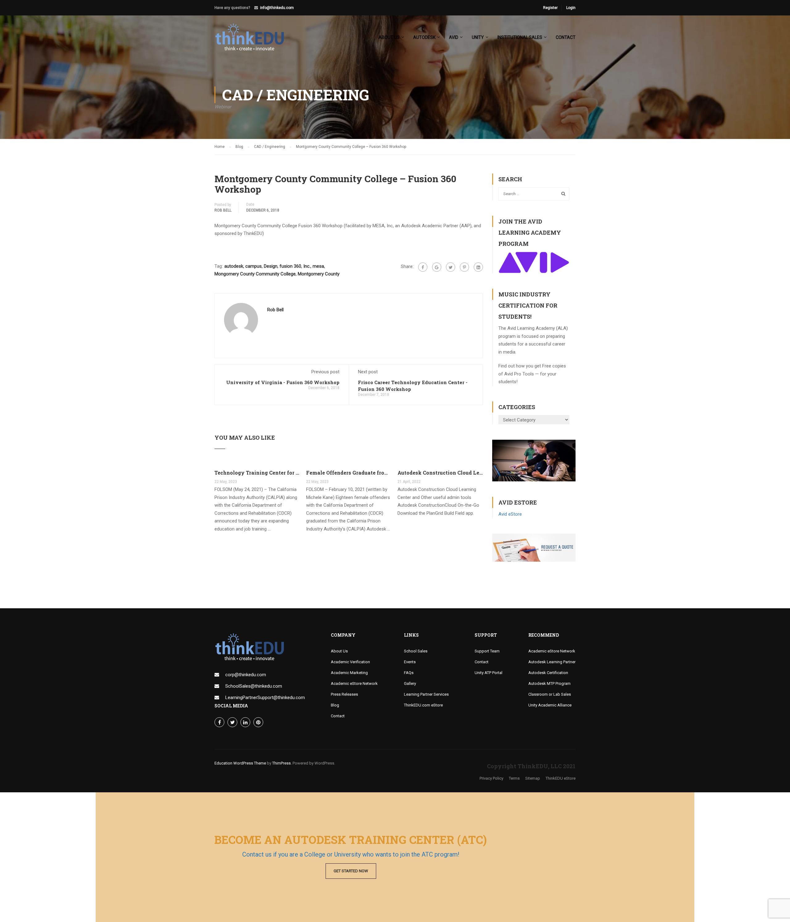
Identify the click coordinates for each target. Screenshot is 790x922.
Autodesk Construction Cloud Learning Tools (440, 472)
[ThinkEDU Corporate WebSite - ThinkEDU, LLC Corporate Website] (253, 40)
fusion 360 (290, 266)
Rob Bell (222, 210)
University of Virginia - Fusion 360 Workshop (282, 382)
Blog (335, 705)
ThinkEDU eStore (561, 778)
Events (410, 662)
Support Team (487, 651)
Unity (478, 37)
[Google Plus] (436, 267)
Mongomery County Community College (255, 274)
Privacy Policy (491, 778)
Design (270, 266)
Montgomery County (318, 274)
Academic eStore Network (354, 683)
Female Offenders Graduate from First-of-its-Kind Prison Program (349, 472)
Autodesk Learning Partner (552, 662)
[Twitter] (450, 267)
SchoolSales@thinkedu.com (253, 686)
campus (253, 266)
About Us (339, 651)
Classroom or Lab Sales (549, 694)
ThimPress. (282, 763)
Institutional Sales (519, 37)
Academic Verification (350, 662)
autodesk (233, 266)
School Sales (415, 651)
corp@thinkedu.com (245, 674)
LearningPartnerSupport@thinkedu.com (265, 697)
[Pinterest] (464, 267)
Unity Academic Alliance (550, 705)
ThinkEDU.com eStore (423, 705)
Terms (514, 778)
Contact (566, 37)
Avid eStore (510, 514)
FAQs (409, 672)
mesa (318, 266)
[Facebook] (422, 267)
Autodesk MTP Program (549, 683)
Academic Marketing (349, 672)
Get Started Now (351, 871)
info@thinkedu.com (277, 8)
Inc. (306, 266)
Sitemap (532, 778)
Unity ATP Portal (488, 672)
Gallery (410, 683)
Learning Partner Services (426, 694)
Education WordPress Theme (240, 763)
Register (550, 8)
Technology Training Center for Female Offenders (257, 472)
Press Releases (344, 694)
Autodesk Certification (548, 672)
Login (571, 8)
